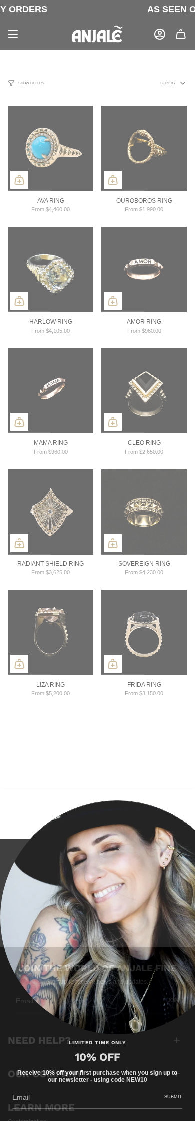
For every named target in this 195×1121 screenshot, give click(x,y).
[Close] (180, 854)
